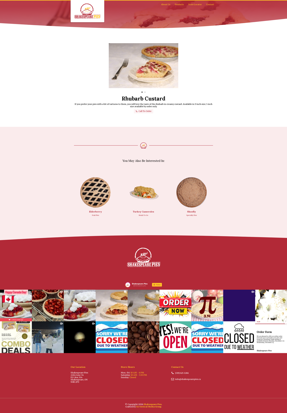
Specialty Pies (191, 215)
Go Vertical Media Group (148, 406)
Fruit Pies (95, 215)
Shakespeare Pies (153, 404)
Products (179, 4)
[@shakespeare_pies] (128, 284)
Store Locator (195, 4)
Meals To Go (143, 215)
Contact (210, 4)
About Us (165, 4)
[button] (143, 111)
